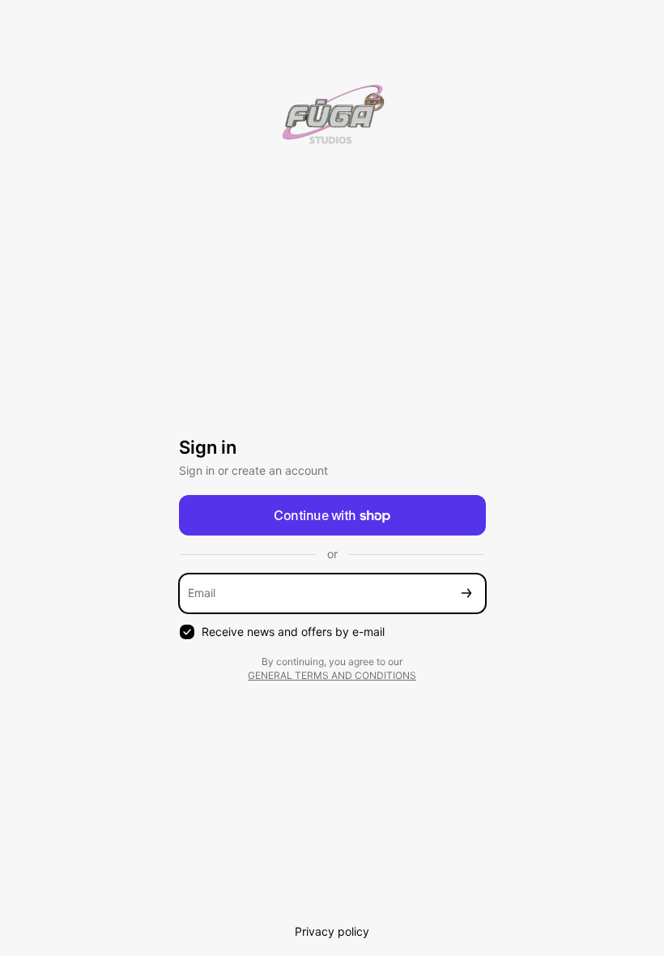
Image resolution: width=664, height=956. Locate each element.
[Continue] (466, 593)
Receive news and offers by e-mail (293, 631)
